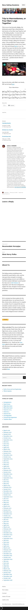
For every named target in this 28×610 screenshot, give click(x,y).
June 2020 (6, 542)
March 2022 (7, 506)
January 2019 (7, 572)
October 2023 (7, 476)
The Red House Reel (6, 136)
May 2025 (6, 445)
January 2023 (7, 489)
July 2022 (6, 498)
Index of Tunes (6, 596)
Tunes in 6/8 (7, 413)
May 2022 (6, 502)
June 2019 (6, 563)
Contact (4, 593)
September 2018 (8, 580)
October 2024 (7, 457)
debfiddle (6, 192)
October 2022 (7, 495)
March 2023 (7, 485)
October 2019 (7, 557)
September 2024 (8, 459)
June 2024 (6, 462)
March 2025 (7, 449)
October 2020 (7, 536)
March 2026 (7, 430)
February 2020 (7, 550)
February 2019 (7, 570)
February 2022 (7, 508)
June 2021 (6, 521)
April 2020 (6, 546)
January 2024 (7, 472)
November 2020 (8, 534)
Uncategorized (7, 415)
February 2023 (7, 487)
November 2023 (8, 474)
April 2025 (6, 447)
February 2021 (7, 529)
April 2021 (6, 525)
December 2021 (8, 512)
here (16, 46)
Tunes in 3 (7, 193)
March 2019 (7, 568)
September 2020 (8, 538)
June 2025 (6, 443)
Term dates (5, 590)
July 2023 (6, 479)
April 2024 (6, 466)
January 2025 (7, 453)
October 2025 (7, 438)
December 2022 (8, 491)
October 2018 (7, 578)
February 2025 (7, 451)
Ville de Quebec (8, 391)
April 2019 (6, 567)
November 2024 (8, 455)
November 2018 (8, 576)
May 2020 (6, 544)
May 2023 (6, 483)
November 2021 (8, 514)
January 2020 (7, 551)
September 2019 (8, 559)
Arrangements (7, 402)
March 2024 (7, 468)
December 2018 (8, 574)
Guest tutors (7, 404)
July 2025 (6, 441)
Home (4, 586)
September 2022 (8, 496)
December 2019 (8, 553)
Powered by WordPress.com (18, 604)
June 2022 (6, 500)
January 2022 (7, 510)
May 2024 (6, 464)
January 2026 (7, 434)
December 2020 (8, 532)
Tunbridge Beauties (6, 123)
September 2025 (8, 440)
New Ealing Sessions (10, 5)
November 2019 (8, 555)
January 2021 (7, 531)
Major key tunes (8, 406)
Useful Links (5, 599)
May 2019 (6, 565)
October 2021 (7, 515)
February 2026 (7, 432)
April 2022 (6, 504)
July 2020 (6, 540)
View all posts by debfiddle (20, 187)
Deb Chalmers (15, 283)
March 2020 (7, 548)
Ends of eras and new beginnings (12, 389)
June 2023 (6, 481)
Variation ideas (8, 419)
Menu (23, 4)
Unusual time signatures (10, 417)
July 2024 (6, 460)
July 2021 (6, 519)
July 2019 (6, 561)
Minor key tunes (8, 408)
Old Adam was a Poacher (7, 129)
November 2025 (8, 436)
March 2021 (7, 527)
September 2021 (8, 517)
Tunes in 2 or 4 (8, 409)
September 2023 (8, 477)
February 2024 (7, 470)
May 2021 (6, 523)
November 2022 (8, 493)
